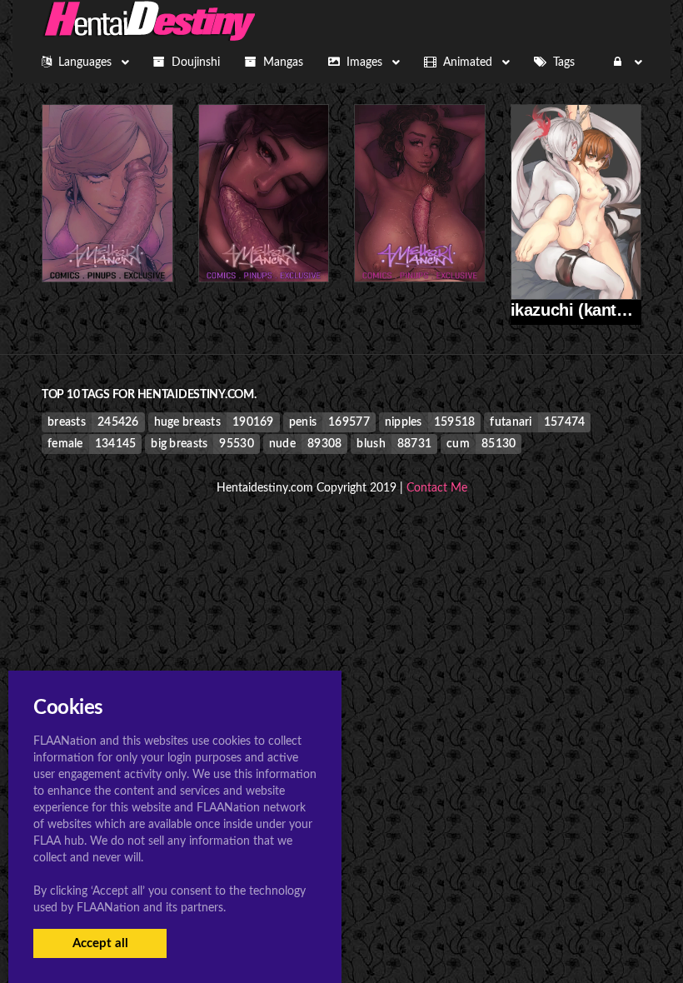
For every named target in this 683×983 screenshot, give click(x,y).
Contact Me (436, 488)
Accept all (100, 943)
